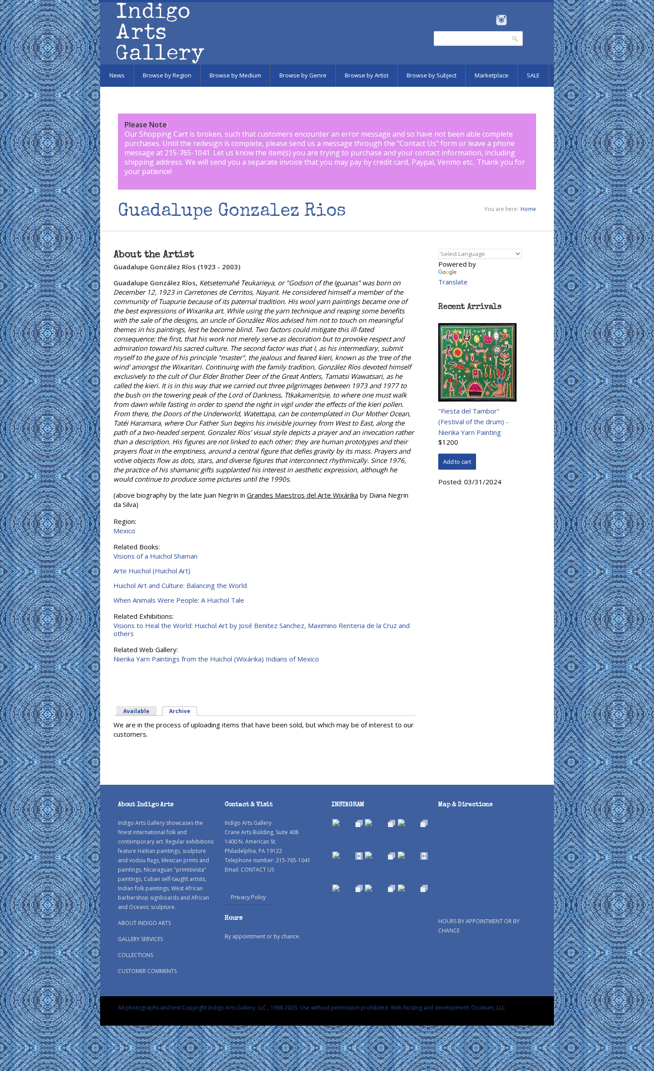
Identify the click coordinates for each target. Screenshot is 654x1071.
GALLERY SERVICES (140, 939)
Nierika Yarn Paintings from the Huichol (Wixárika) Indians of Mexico (216, 658)
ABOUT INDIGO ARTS (144, 923)
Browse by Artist (366, 75)
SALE (533, 75)
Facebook (489, 20)
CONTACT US (257, 869)
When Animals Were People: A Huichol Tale (178, 600)
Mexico (124, 530)
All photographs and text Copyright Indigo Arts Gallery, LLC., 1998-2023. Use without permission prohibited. (253, 1007)
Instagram (501, 20)
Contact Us (418, 143)
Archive (183, 711)
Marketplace (492, 75)
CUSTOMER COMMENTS (147, 971)
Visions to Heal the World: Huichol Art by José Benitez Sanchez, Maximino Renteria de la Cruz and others (261, 629)
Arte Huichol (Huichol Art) (151, 570)
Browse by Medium (235, 75)
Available (136, 711)
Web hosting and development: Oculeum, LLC (448, 1007)
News (117, 75)
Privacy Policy (248, 897)
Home (528, 209)
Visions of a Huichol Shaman (155, 556)
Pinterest (515, 20)
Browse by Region (167, 75)
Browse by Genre (303, 75)
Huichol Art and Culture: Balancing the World (180, 585)
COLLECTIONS (135, 955)
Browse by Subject (431, 75)
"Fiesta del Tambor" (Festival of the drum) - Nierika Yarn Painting (473, 421)
